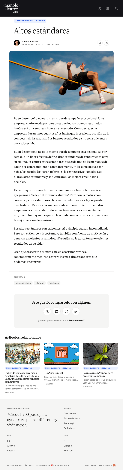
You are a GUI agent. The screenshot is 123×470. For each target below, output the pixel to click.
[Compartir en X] (47, 311)
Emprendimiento (72, 418)
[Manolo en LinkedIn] (107, 8)
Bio (8, 440)
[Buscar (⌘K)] (116, 8)
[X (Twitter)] (65, 440)
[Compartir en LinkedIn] (57, 311)
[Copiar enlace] (76, 311)
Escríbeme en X (77, 320)
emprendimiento (23, 283)
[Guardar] (100, 43)
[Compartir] (106, 43)
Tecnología (69, 423)
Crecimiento (70, 413)
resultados (54, 283)
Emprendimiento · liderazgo (31, 21)
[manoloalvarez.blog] (11, 8)
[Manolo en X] (99, 8)
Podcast (11, 450)
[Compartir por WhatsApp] (66, 311)
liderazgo (40, 283)
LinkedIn (68, 445)
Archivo (11, 445)
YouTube (68, 450)
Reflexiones (69, 428)
